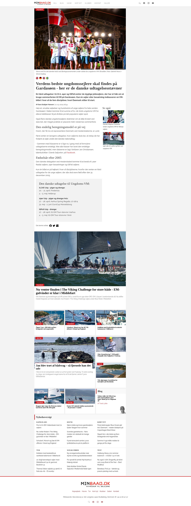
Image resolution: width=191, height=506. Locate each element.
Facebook (71, 152)
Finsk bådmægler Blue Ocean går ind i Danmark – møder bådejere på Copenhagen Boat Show (110, 427)
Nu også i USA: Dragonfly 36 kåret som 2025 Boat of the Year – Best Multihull (109, 462)
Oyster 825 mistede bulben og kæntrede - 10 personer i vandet (80, 406)
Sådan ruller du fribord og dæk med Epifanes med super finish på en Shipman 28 (107, 398)
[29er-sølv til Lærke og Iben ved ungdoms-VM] (113, 138)
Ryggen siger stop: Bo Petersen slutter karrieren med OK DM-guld (48, 406)
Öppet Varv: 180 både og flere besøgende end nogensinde (46, 328)
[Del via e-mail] (57, 225)
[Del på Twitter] (54, 225)
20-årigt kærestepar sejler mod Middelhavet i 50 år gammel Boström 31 (47, 462)
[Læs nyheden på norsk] (44, 78)
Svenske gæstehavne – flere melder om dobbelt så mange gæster (78, 434)
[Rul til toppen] (188, 503)
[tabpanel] (80, 41)
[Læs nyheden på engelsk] (37, 78)
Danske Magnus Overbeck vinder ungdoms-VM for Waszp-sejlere (113, 126)
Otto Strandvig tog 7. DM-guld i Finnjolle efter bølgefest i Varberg (109, 355)
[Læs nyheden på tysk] (40, 78)
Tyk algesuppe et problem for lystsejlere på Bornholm (107, 381)
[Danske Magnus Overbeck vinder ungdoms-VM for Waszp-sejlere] (113, 116)
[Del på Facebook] (50, 225)
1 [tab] (80, 69)
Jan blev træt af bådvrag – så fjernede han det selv (63, 367)
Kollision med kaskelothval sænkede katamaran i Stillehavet (110, 328)
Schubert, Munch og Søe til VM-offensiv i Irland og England (78, 328)
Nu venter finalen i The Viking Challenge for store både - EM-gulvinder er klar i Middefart (78, 291)
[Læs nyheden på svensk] (47, 78)
